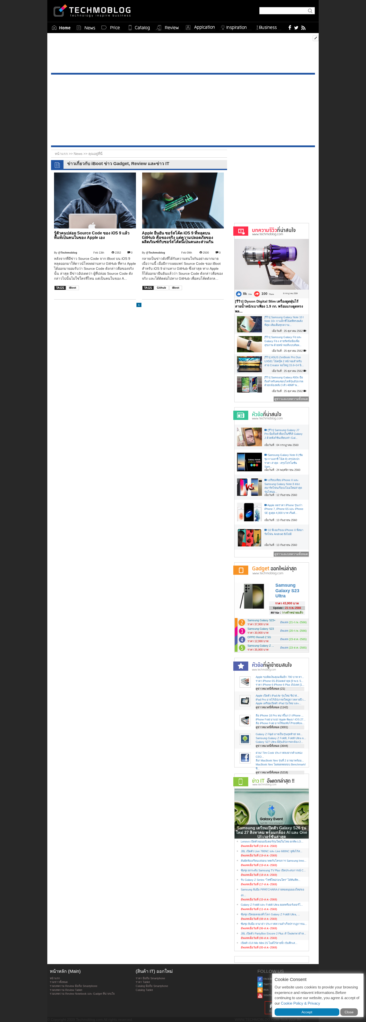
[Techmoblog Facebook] (290, 27)
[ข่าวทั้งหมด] (86, 27)
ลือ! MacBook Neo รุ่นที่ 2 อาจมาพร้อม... (280, 760)
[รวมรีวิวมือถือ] (168, 28)
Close (349, 1012)
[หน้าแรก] (61, 27)
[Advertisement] (183, 54)
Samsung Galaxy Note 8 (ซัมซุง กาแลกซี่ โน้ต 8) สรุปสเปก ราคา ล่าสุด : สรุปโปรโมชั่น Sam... (283, 460)
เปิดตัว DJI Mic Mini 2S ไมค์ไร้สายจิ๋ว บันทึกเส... (269, 942)
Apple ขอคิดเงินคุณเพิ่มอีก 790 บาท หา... (280, 676)
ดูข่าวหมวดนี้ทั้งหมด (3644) (272, 745)
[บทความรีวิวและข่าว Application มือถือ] (200, 27)
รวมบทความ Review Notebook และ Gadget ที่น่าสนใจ (82, 993)
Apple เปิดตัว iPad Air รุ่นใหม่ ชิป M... (277, 695)
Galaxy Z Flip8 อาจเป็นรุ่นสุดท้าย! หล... (279, 734)
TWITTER (268, 984)
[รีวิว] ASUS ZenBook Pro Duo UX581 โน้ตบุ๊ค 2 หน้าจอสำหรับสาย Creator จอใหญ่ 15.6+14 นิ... (284, 361)
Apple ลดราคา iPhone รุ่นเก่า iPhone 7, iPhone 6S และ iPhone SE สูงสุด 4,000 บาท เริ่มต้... (283, 509)
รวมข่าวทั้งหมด (59, 981)
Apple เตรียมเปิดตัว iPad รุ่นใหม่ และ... (278, 703)
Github (161, 287)
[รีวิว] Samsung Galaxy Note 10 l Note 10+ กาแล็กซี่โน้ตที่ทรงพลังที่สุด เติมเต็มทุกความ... (284, 321)
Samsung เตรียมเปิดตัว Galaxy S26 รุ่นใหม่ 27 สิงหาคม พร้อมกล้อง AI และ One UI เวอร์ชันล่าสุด (271, 832)
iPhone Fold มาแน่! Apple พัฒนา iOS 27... (280, 719)
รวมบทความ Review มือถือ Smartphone (73, 985)
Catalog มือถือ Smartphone (152, 985)
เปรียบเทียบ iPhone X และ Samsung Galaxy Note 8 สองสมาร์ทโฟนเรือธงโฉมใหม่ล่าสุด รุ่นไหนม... (283, 486)
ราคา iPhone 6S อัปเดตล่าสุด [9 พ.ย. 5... (279, 680)
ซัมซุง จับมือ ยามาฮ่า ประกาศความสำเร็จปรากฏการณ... (274, 923)
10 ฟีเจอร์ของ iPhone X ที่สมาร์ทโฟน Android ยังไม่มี (283, 532)
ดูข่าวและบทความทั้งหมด (291, 399)
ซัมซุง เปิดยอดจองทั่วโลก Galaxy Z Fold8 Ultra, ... (270, 914)
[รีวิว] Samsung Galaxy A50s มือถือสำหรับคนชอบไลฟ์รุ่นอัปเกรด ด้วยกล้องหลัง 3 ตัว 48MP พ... (283, 381)
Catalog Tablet (144, 989)
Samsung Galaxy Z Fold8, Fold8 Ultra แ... (281, 738)
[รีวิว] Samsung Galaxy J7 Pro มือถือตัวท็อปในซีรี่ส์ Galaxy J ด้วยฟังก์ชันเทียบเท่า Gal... (283, 434)
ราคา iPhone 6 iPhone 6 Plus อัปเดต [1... (280, 684)
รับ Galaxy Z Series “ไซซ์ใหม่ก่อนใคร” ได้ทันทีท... (270, 879)
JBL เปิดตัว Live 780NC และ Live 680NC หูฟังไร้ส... (271, 851)
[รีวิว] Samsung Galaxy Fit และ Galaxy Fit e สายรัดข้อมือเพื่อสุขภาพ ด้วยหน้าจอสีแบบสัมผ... (283, 341)
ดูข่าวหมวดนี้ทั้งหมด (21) (270, 688)
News (78, 154)
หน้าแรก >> (64, 154)
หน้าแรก (55, 978)
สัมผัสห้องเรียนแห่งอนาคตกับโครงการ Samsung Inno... (273, 860)
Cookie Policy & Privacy (300, 1003)
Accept (307, 1012)
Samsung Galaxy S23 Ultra (287, 590)
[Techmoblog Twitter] (296, 27)
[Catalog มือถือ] (139, 27)
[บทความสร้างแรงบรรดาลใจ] (235, 26)
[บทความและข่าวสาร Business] (268, 26)
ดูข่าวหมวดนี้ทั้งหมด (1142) (272, 707)
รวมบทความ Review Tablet (66, 989)
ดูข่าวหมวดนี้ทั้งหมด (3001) (272, 727)
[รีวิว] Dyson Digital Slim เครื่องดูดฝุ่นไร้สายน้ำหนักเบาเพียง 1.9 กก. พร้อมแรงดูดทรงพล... (269, 306)
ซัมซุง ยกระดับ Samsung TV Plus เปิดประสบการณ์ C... (273, 870)
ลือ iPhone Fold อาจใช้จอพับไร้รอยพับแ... (280, 723)
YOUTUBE (269, 995)
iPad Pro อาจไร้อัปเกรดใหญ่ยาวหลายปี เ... (281, 699)
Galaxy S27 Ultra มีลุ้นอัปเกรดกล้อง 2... (279, 741)
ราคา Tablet (143, 981)
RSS (266, 989)
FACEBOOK (270, 979)
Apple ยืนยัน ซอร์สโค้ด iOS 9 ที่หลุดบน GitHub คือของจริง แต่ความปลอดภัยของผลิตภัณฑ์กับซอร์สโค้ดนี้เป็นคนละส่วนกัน (177, 237)
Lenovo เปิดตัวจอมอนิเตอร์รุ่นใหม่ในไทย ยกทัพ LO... (272, 841)
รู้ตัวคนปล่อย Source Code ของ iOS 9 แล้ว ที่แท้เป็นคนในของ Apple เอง (91, 235)
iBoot (72, 287)
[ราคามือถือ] (110, 27)
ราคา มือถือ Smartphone (150, 978)
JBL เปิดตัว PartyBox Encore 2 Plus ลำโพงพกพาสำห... (273, 933)
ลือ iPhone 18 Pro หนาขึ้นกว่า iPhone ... (280, 715)
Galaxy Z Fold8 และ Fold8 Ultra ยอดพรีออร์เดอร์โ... (272, 904)
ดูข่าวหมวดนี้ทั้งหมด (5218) (272, 772)
